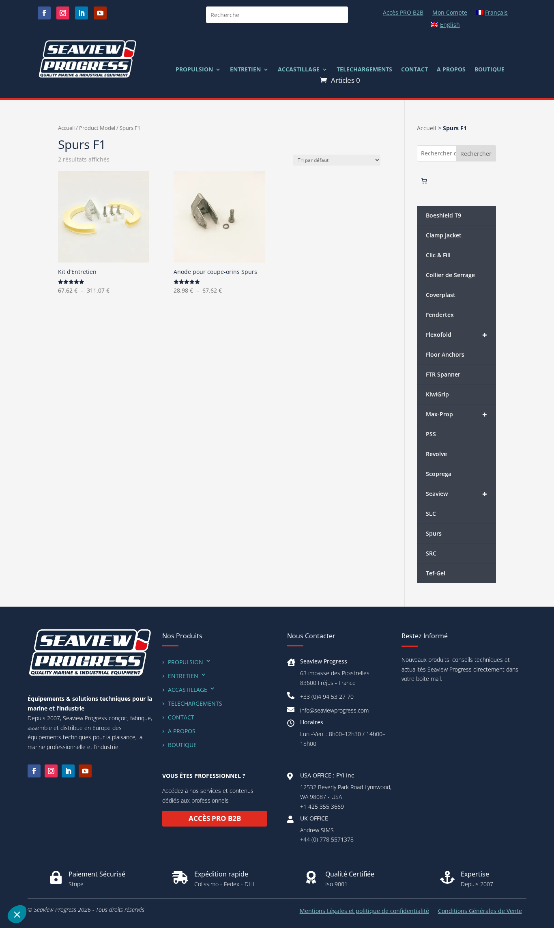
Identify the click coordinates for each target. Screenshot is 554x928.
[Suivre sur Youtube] (100, 12)
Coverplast (440, 295)
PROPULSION (194, 70)
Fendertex (440, 315)
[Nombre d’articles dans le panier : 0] (424, 181)
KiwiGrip (437, 394)
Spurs (434, 533)
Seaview (456, 494)
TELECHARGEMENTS (364, 70)
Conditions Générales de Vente (480, 911)
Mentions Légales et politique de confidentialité (364, 911)
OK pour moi (69, 887)
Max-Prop (456, 414)
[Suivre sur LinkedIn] (81, 12)
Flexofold (456, 334)
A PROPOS (451, 70)
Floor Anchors (445, 354)
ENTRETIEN (245, 70)
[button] (17, 914)
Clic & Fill (438, 255)
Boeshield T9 (443, 215)
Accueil (66, 127)
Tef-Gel (435, 573)
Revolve (436, 454)
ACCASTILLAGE (299, 70)
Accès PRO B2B (403, 13)
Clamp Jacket (444, 235)
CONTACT (414, 70)
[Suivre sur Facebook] (44, 12)
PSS (431, 434)
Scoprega (438, 474)
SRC (431, 553)
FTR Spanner (443, 374)
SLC (431, 513)
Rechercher (476, 153)
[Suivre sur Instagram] (62, 12)
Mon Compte (449, 13)
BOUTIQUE (490, 70)
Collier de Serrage (450, 275)
